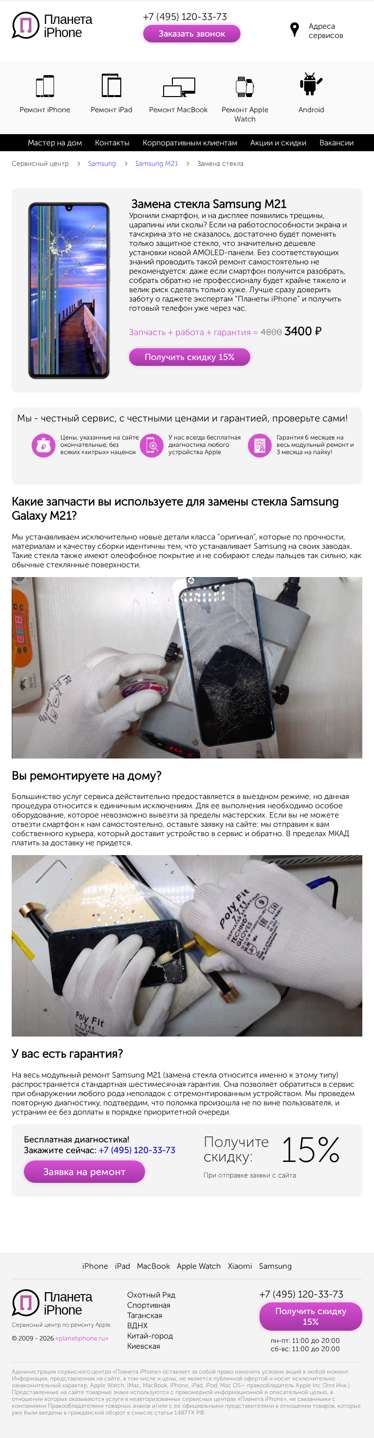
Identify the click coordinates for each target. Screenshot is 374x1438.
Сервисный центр (40, 164)
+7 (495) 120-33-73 (185, 16)
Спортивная (148, 1305)
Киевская (143, 1346)
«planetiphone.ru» (82, 1338)
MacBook (153, 1266)
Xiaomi (240, 1266)
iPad (122, 1266)
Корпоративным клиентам (190, 142)
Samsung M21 (156, 164)
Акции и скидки (278, 142)
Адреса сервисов (326, 30)
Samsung (102, 164)
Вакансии (336, 142)
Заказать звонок (192, 33)
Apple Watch (199, 1266)
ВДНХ (137, 1325)
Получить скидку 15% (190, 357)
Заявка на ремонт (84, 1172)
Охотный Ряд (151, 1294)
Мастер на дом (55, 142)
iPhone (95, 1266)
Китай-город (150, 1335)
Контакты (112, 142)
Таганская (144, 1315)
